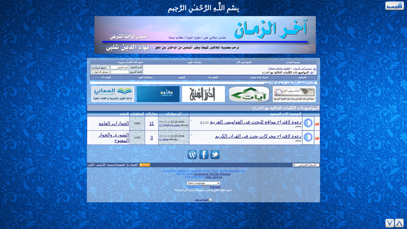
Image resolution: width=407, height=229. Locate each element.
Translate (215, 187)
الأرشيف (100, 164)
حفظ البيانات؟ (98, 67)
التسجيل (302, 77)
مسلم (298, 126)
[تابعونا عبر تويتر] (214, 159)
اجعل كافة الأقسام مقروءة (130, 62)
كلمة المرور (136, 71)
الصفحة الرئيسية (116, 164)
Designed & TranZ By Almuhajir (212, 174)
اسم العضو (136, 67)
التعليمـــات (213, 77)
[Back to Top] (400, 223)
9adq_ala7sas (214, 177)
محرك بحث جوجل (259, 77)
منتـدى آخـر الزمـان (302, 68)
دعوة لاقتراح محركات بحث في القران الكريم (258, 136)
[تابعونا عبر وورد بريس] (192, 159)
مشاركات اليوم (195, 62)
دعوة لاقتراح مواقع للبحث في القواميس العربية (255, 121)
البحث (107, 77)
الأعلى (91, 164)
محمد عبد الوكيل (171, 124)
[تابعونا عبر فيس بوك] (203, 159)
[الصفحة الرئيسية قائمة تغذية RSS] (144, 164)
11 (151, 123)
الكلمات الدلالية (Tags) (279, 68)
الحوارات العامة (114, 123)
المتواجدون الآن (244, 62)
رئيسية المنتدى (293, 62)
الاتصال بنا (132, 164)
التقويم (181, 77)
